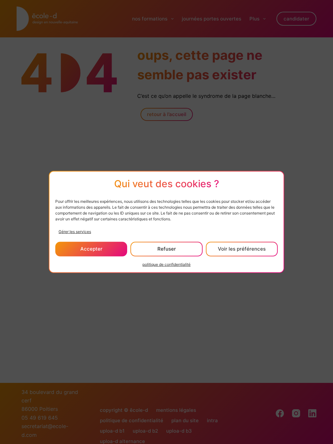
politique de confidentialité (166, 264)
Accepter (91, 249)
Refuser (166, 249)
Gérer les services (75, 231)
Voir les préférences (242, 249)
